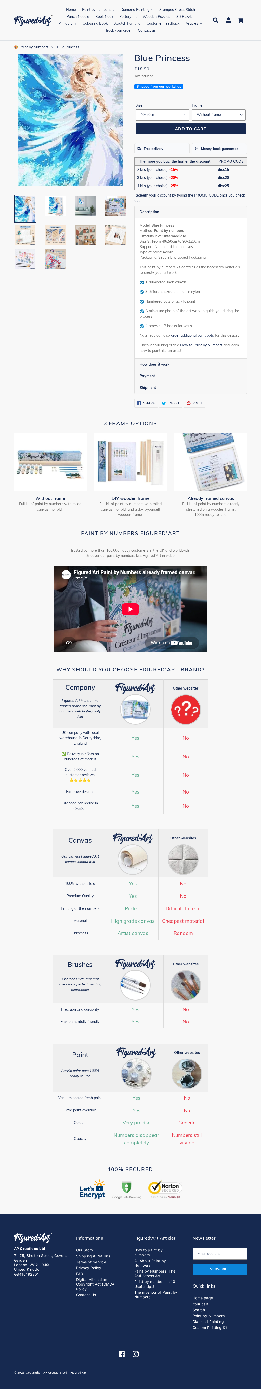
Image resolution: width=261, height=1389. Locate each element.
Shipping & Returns (93, 1256)
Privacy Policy (88, 1268)
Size (139, 105)
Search (199, 1310)
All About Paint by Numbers (150, 1262)
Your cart (201, 1304)
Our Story (84, 1250)
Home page (203, 1298)
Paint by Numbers (209, 1316)
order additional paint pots (192, 335)
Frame (197, 105)
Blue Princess (68, 47)
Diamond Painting (208, 1321)
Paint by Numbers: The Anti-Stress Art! (154, 1273)
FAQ (79, 1273)
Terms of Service (91, 1262)
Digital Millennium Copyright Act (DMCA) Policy (96, 1284)
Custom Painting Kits (211, 1327)
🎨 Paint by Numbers (31, 47)
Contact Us (86, 1295)
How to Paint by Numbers (201, 345)
